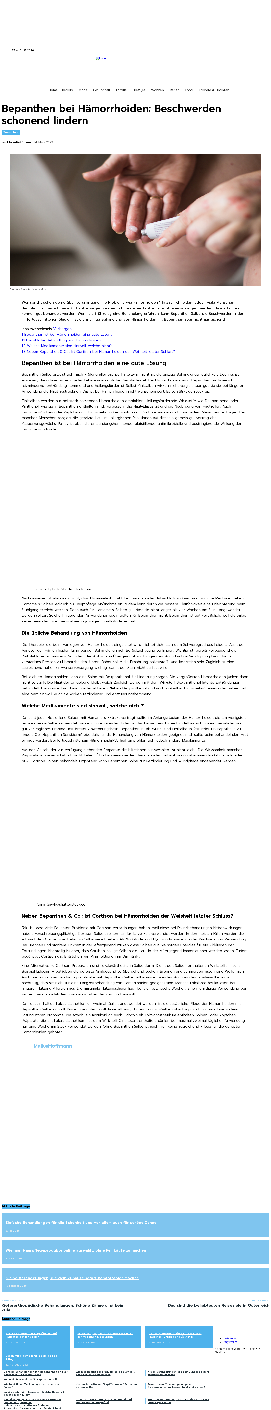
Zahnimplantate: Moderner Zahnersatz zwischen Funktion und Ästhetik (175, 1335)
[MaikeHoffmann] (18, 1052)
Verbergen (62, 329)
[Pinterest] (89, 141)
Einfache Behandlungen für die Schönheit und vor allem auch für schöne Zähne (81, 1222)
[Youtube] (239, 50)
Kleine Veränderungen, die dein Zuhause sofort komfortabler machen (72, 1278)
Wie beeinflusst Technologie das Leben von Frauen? (32, 1385)
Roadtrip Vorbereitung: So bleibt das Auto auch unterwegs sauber (178, 1401)
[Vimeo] (234, 50)
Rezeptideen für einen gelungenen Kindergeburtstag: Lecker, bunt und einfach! (176, 1385)
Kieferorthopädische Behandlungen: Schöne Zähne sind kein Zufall (62, 1307)
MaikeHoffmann (19, 142)
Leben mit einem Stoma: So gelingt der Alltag (32, 1357)
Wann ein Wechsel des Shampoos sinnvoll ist (32, 1379)
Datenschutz (231, 1338)
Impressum (230, 1342)
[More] (118, 141)
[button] (6, 50)
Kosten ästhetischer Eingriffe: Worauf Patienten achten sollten (31, 1335)
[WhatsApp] (104, 141)
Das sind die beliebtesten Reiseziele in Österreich (218, 1305)
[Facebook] (218, 50)
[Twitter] (229, 50)
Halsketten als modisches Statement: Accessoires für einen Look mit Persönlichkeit (33, 1406)
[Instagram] (224, 50)
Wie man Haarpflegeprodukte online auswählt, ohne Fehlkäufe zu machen (76, 1250)
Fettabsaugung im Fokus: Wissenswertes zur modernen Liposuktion (105, 1335)
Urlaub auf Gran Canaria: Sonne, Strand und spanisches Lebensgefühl (104, 1401)
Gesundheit (10, 132)
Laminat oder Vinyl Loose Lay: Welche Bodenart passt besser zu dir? (34, 1393)
